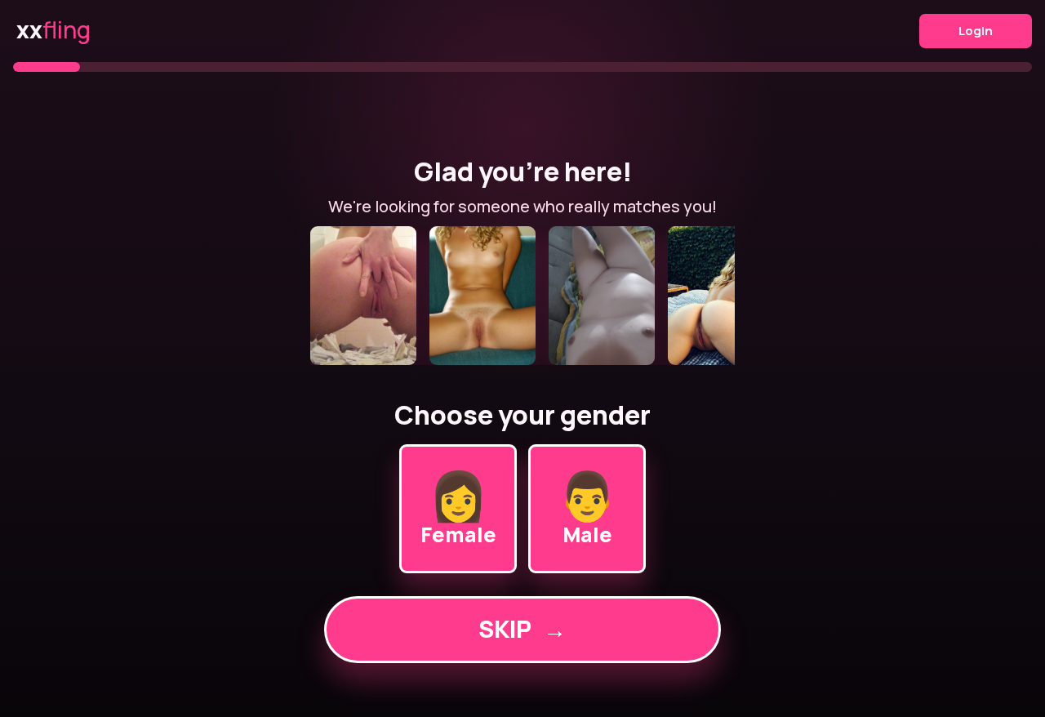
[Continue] (522, 295)
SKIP (522, 628)
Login (975, 30)
